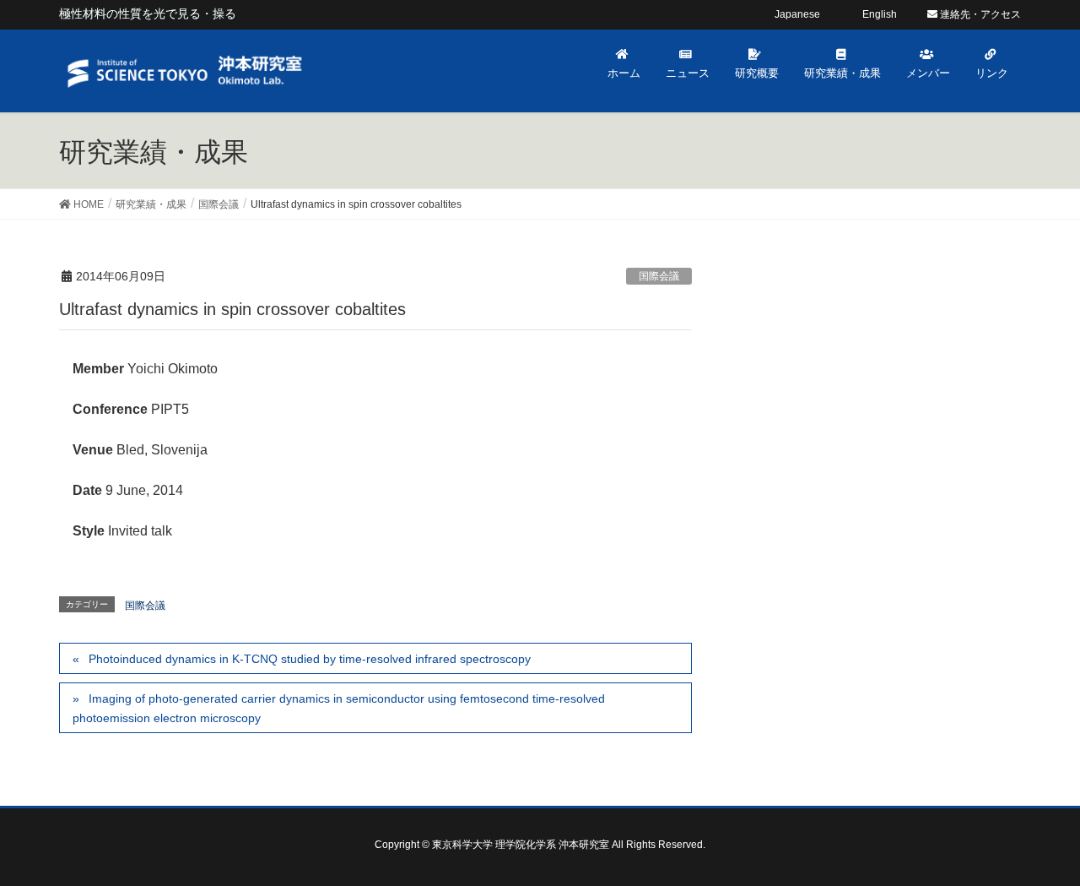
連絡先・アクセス (979, 14)
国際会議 (659, 276)
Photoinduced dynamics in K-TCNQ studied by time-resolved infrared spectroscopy (310, 659)
